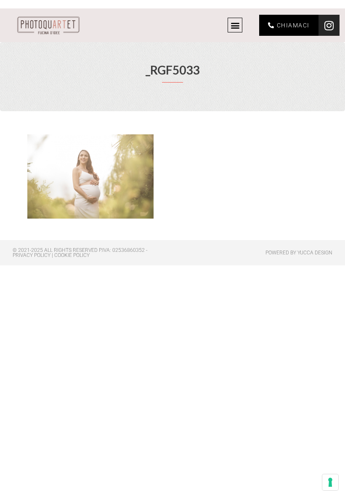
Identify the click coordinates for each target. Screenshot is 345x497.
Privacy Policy (31, 255)
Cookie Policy (72, 255)
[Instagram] (329, 25)
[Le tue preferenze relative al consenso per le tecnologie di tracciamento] (330, 482)
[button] (235, 25)
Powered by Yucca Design (298, 253)
